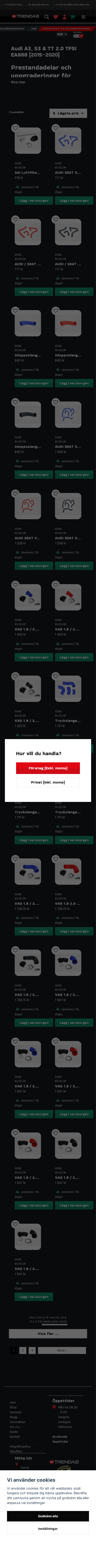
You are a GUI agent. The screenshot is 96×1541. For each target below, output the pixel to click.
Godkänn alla (48, 1516)
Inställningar (48, 1529)
